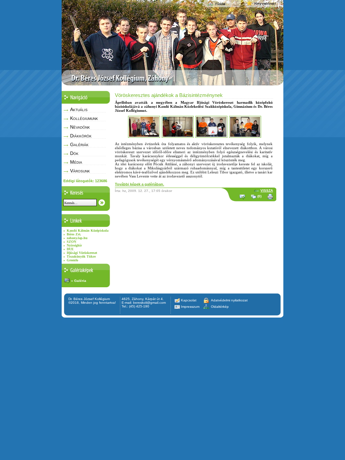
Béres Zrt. (74, 234)
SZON (71, 241)
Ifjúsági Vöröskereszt (82, 253)
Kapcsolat (188, 300)
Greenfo (72, 260)
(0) (259, 196)
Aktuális (79, 109)
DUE (70, 249)
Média (76, 162)
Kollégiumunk (84, 118)
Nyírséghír (74, 245)
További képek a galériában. (139, 184)
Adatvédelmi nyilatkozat (229, 300)
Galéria (80, 281)
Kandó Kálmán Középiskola (87, 230)
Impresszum (190, 306)
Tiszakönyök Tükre (81, 256)
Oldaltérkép (220, 306)
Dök (74, 153)
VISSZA (266, 190)
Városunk (80, 170)
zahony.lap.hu (77, 238)
